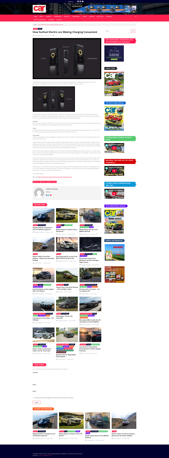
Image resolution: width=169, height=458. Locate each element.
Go (133, 31)
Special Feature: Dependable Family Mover (66, 355)
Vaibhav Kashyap (39, 35)
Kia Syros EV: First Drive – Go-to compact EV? (89, 290)
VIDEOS (85, 16)
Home (35, 16)
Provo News (42, 455)
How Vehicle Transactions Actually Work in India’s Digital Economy (90, 348)
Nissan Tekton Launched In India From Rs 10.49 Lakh (42, 349)
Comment (35, 372)
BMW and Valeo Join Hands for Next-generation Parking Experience (55, 177)
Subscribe (109, 16)
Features (66, 16)
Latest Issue (100, 16)
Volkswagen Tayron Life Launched (64, 317)
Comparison (57, 16)
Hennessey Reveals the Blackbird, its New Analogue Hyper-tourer (89, 260)
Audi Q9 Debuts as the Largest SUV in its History (43, 290)
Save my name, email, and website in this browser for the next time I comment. (53, 398)
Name (34, 384)
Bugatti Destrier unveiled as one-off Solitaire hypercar (42, 228)
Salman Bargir (85, 293)
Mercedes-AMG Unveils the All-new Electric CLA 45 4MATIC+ (90, 321)
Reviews (48, 16)
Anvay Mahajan (38, 322)
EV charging (53, 181)
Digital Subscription (40, 20)
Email (34, 391)
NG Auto (59, 20)
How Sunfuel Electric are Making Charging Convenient (50, 24)
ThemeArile (49, 455)
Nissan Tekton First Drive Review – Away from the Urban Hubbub (43, 258)
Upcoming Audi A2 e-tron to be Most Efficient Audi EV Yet (66, 257)
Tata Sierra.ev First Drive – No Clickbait (43, 319)
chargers (45, 181)
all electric (37, 181)
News (41, 16)
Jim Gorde (60, 291)
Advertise (51, 20)
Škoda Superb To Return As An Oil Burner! (66, 230)
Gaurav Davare (61, 234)
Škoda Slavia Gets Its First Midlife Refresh (88, 230)
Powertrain (76, 16)
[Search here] (135, 16)
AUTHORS (91, 16)
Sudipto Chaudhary (39, 232)
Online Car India (85, 353)
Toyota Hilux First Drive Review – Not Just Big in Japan (67, 288)
